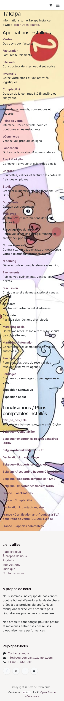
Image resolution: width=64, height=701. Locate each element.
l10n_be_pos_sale (14, 420)
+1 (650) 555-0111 (20, 662)
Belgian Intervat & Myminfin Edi (24, 450)
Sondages (9, 374)
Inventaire (9, 73)
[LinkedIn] (25, 671)
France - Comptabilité (17, 500)
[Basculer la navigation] (57, 5)
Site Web (9, 62)
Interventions (11, 564)
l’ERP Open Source (26, 24)
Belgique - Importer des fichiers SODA (28, 486)
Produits (8, 560)
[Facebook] (6, 671)
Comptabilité (11, 89)
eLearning (9, 261)
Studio (7, 186)
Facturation (10, 50)
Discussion (10, 288)
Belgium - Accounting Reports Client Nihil (31, 471)
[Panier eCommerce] (50, 5)
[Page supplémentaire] (34, 671)
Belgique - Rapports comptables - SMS (29, 479)
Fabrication (10, 148)
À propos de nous (15, 556)
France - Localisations (18, 493)
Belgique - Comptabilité (19, 431)
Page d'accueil (12, 551)
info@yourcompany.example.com (30, 657)
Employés (9, 213)
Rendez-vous (12, 358)
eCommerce (11, 136)
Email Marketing (14, 159)
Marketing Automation (18, 342)
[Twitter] (16, 671)
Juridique (9, 569)
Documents (10, 202)
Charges (8, 171)
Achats (7, 105)
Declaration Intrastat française (23, 507)
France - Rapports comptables (23, 526)
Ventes (7, 39)
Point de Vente (13, 120)
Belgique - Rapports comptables (24, 464)
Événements (11, 272)
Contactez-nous (13, 573)
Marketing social (14, 327)
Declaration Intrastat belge (21, 457)
